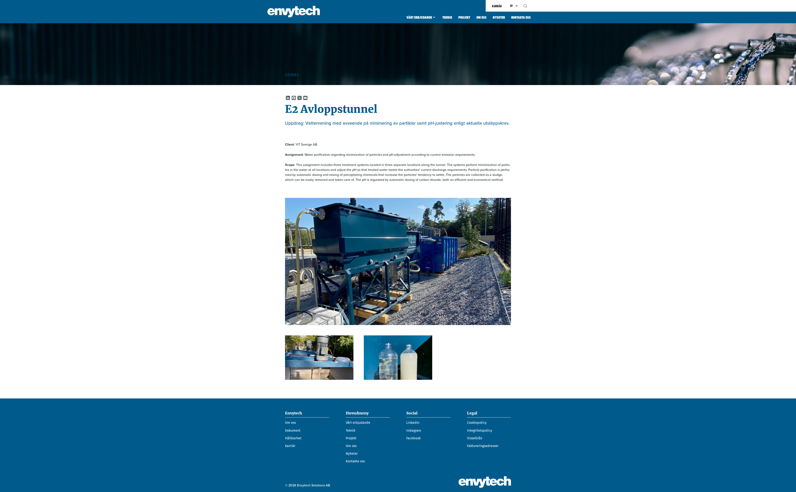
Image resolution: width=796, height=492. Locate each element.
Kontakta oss (521, 17)
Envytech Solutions (293, 11)
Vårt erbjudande (419, 17)
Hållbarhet (293, 438)
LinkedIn (412, 423)
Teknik (447, 17)
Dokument (292, 430)
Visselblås (474, 438)
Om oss (481, 17)
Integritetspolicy (479, 430)
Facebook (413, 438)
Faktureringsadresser (483, 446)
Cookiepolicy (477, 423)
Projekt (464, 17)
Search (527, 5)
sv (511, 5)
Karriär (497, 6)
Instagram (413, 430)
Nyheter (499, 17)
